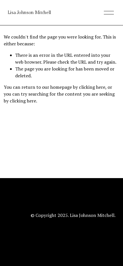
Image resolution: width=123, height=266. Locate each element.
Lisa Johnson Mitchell (29, 12)
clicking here (92, 87)
